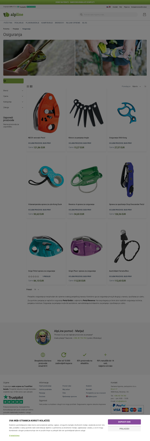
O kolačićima (14, 436)
